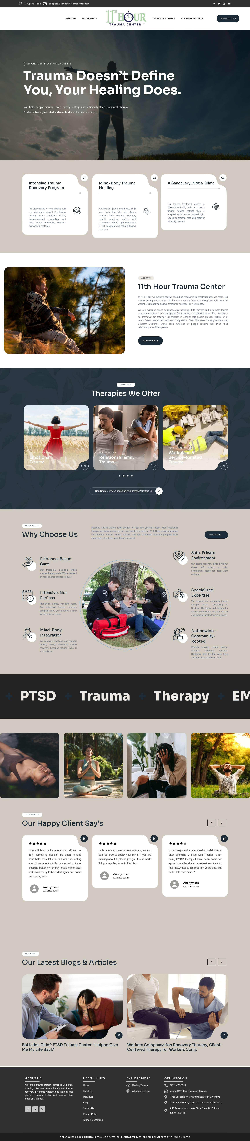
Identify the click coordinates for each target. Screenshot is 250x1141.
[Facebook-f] (214, 3)
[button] (120, 476)
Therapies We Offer (163, 18)
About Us (70, 18)
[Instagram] (224, 3)
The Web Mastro (180, 1137)
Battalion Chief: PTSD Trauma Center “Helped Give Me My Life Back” (70, 1047)
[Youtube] (229, 3)
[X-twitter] (42, 1109)
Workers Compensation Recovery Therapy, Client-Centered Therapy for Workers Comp (175, 1047)
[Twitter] (219, 3)
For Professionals (192, 18)
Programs (88, 18)
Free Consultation (37, 125)
